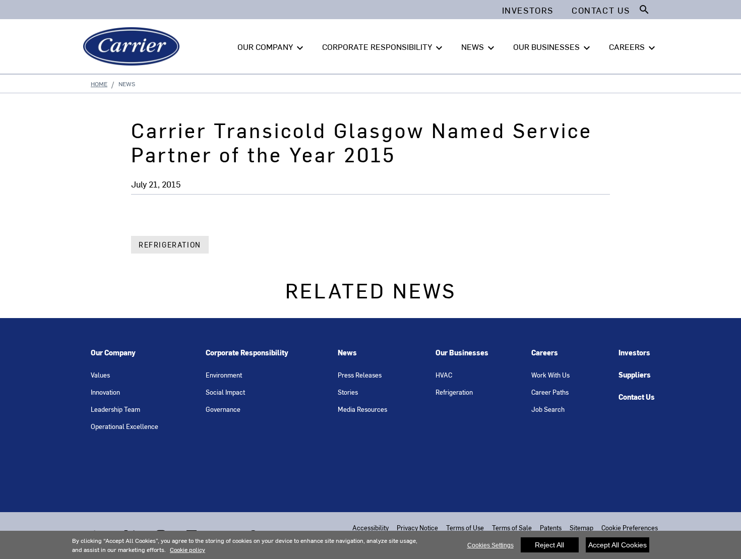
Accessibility (370, 527)
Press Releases (360, 374)
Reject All (549, 545)
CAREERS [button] (633, 47)
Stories (348, 392)
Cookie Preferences (629, 527)
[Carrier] (133, 46)
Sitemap (581, 527)
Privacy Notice (417, 527)
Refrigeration (170, 245)
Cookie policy (187, 549)
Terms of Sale (512, 527)
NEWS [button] (479, 47)
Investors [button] (527, 10)
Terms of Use (465, 527)
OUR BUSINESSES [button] (553, 47)
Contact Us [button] (601, 10)
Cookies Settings (490, 545)
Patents (551, 527)
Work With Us (550, 374)
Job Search (548, 409)
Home (99, 84)
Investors (634, 352)
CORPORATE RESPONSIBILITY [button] (383, 47)
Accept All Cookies (617, 545)
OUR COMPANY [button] (271, 47)
